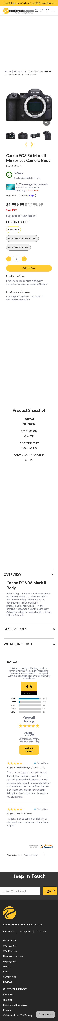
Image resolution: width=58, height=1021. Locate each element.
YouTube (41, 931)
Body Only (13, 229)
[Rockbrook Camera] (18, 10)
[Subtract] (8, 258)
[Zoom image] (46, 122)
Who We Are (10, 945)
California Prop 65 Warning (17, 1015)
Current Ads (9, 976)
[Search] (36, 10)
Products (20, 71)
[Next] (31, 144)
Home (8, 71)
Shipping (10, 216)
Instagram (25, 931)
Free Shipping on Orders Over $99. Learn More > (29, 3)
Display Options (13, 855)
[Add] (24, 258)
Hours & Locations (13, 956)
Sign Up (50, 891)
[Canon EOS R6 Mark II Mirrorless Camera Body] (10, 135)
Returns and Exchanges (15, 1004)
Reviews (7, 981)
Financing (8, 994)
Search (6, 966)
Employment (10, 961)
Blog (5, 971)
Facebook (8, 931)
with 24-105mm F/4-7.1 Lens (22, 238)
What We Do (10, 950)
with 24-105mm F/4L (18, 247)
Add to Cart (29, 268)
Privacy (7, 1009)
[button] (42, 10)
